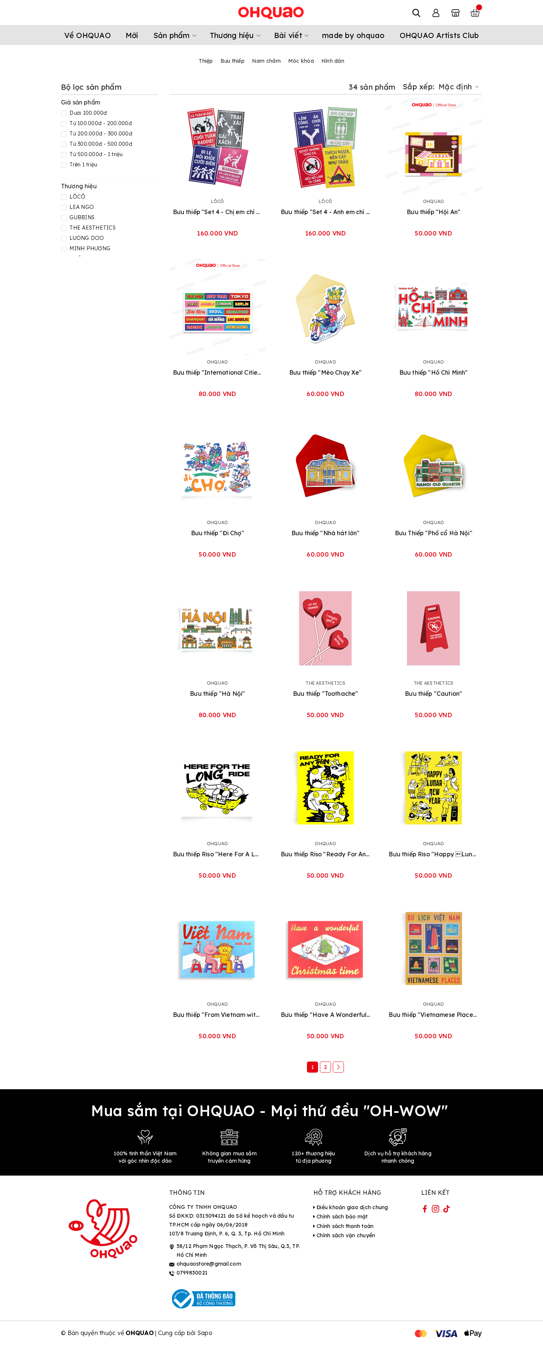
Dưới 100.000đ (87, 113)
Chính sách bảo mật (341, 1216)
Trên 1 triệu (82, 164)
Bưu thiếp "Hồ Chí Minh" (433, 372)
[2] (338, 1067)
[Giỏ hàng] (475, 13)
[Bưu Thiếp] (433, 467)
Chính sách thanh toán (344, 1226)
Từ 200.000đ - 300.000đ (100, 133)
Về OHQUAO (87, 35)
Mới (132, 35)
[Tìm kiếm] (416, 13)
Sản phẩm (172, 35)
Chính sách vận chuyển (345, 1235)
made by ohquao (353, 35)
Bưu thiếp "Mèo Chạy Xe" (325, 372)
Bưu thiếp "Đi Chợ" (217, 533)
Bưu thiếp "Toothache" (325, 693)
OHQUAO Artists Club (439, 35)
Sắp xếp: (418, 86)
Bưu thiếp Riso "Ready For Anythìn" (325, 854)
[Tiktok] (446, 1210)
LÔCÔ (76, 196)
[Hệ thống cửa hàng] (455, 13)
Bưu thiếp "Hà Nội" (217, 693)
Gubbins (81, 217)
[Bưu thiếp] (217, 146)
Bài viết (289, 35)
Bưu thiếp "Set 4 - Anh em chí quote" (325, 212)
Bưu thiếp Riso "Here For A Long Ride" (217, 854)
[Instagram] (435, 1210)
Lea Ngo (81, 207)
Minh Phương (89, 248)
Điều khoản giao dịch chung (351, 1207)
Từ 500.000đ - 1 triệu (95, 154)
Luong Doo (86, 238)
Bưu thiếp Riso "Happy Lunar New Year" (433, 854)
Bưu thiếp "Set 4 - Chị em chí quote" (217, 212)
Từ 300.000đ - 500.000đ (100, 144)
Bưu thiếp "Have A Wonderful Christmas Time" (325, 1014)
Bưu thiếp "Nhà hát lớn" (325, 533)
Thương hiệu (233, 35)
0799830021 (192, 1272)
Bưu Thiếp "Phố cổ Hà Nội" (433, 533)
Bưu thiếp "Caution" (433, 693)
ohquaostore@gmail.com (209, 1263)
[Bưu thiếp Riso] (217, 788)
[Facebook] (424, 1210)
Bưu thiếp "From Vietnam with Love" (217, 1014)
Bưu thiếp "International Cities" (217, 372)
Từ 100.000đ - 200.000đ (100, 123)
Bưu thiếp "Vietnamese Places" (433, 1014)
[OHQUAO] (271, 13)
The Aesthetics (92, 227)
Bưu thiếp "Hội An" (433, 212)
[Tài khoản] (436, 13)
